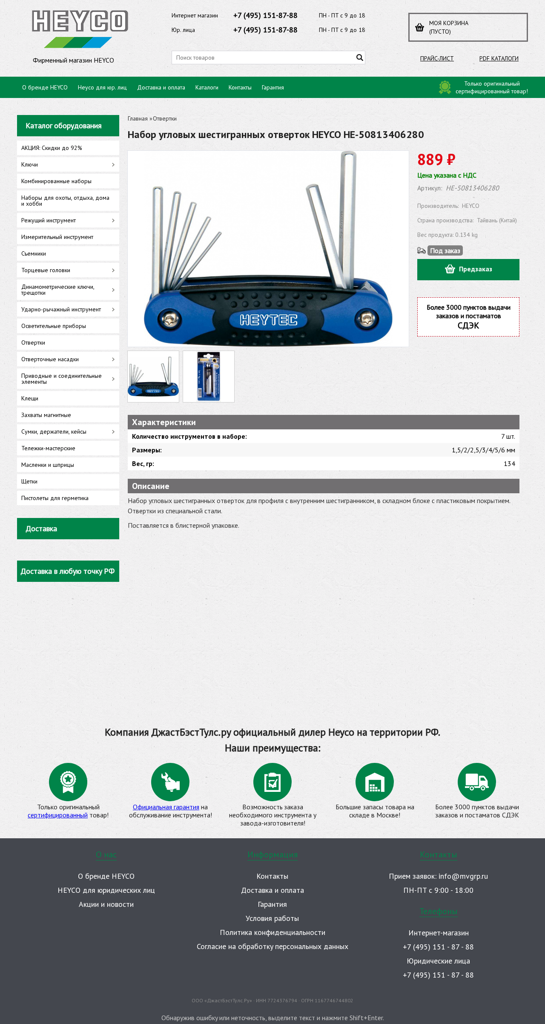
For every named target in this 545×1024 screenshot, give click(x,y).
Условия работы (272, 918)
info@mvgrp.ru (463, 876)
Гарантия (273, 87)
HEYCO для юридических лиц (106, 890)
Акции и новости (106, 904)
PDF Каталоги (499, 58)
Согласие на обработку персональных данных (272, 946)
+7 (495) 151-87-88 (265, 15)
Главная (138, 118)
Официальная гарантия (166, 807)
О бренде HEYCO (45, 87)
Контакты (240, 87)
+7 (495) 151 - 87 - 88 (438, 947)
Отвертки (165, 118)
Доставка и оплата (161, 87)
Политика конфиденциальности (272, 932)
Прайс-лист (437, 58)
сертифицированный (58, 815)
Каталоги (206, 87)
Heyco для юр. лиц (102, 87)
